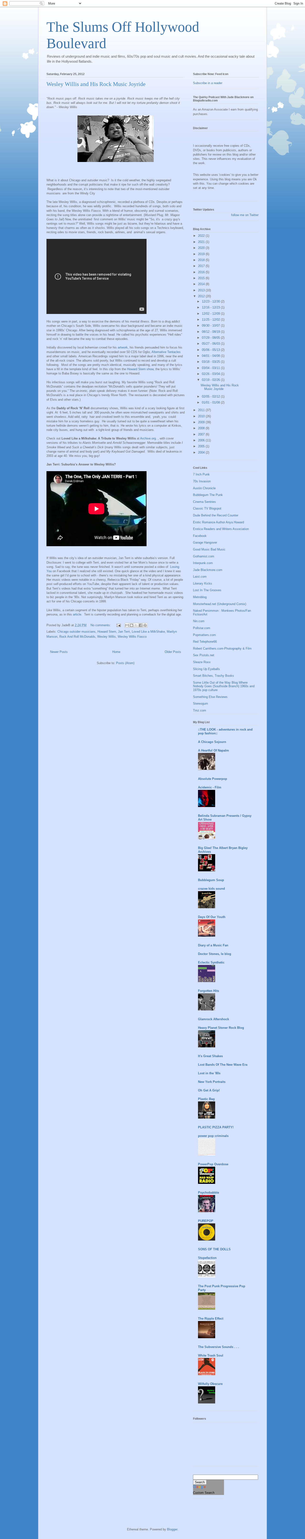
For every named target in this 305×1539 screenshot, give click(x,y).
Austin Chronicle (204, 488)
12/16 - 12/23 (211, 307)
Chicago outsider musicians (76, 631)
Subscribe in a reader (207, 83)
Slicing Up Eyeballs (206, 669)
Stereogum (200, 703)
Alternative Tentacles (166, 352)
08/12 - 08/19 (211, 331)
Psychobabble (208, 1192)
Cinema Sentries (204, 502)
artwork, (124, 347)
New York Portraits (211, 1082)
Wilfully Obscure (210, 1384)
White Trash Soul (210, 1355)
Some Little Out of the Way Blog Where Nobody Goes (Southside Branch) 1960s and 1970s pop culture (223, 686)
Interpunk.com (203, 563)
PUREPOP (205, 1221)
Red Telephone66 (205, 641)
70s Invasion (202, 481)
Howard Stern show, (141, 369)
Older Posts (173, 652)
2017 (202, 266)
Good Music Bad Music (209, 549)
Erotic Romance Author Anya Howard (218, 522)
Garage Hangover (205, 542)
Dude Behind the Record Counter (215, 515)
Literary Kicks (202, 583)
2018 (202, 260)
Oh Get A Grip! (209, 1090)
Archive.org (148, 438)
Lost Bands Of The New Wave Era (222, 1064)
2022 (202, 235)
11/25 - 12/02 (211, 319)
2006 (202, 440)
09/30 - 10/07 (211, 325)
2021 (202, 242)
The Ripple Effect (210, 1318)
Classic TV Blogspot (207, 508)
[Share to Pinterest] (145, 625)
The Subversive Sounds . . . (218, 1347)
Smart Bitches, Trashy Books (213, 675)
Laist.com (200, 576)
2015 (202, 278)
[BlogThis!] (131, 625)
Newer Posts (59, 652)
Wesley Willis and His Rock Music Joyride (96, 84)
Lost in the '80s (209, 1073)
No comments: (101, 625)
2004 (202, 452)
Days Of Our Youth (211, 917)
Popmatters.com (204, 635)
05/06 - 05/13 (211, 350)
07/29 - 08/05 (211, 337)
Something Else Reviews (210, 697)
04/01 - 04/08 (211, 356)
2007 (202, 434)
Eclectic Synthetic (211, 962)
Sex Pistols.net (203, 655)
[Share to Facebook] (140, 625)
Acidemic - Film (209, 787)
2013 (202, 290)
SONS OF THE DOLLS (214, 1249)
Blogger (172, 1529)
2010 (202, 416)
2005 (202, 446)
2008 (202, 428)
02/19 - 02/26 (211, 380)
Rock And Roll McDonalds (77, 636)
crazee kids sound (211, 888)
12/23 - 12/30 (211, 301)
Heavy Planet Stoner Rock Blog (221, 1027)
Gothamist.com (203, 556)
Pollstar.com (201, 628)
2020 (202, 248)
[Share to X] (136, 625)
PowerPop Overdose (213, 1164)
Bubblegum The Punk (208, 495)
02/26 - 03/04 (211, 374)
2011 (202, 410)
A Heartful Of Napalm (213, 750)
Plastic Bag (206, 1099)
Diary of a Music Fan (213, 945)
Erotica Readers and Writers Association (221, 529)
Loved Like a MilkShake (148, 631)
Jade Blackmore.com (207, 570)
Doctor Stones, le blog (214, 954)
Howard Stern (106, 631)
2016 (202, 272)
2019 (202, 254)
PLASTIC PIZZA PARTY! (216, 1127)
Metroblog (200, 597)
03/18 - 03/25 (211, 361)
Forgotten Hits (208, 991)
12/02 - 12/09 (211, 313)
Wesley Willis (106, 636)
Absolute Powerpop (212, 779)
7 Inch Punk (201, 474)
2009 (202, 422)
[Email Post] (118, 625)
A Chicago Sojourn (212, 742)
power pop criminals (213, 1136)
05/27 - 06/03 (211, 343)
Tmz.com (199, 710)
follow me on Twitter (245, 215)
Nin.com (198, 621)
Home (116, 652)
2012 (202, 296)
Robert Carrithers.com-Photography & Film (222, 648)
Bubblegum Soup (211, 880)
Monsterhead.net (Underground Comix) (219, 604)
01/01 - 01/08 (211, 402)
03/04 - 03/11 (211, 368)
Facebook (200, 536)
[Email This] (127, 625)
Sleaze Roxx (202, 662)
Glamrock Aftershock (213, 1019)
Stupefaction (207, 1258)
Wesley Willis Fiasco (132, 636)
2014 (202, 284)
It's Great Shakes (210, 1056)
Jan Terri (124, 631)
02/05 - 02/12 (211, 396)
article (77, 614)
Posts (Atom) (125, 663)
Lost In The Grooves (207, 590)
